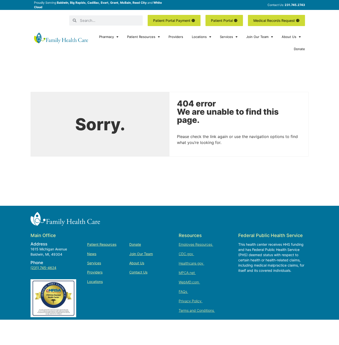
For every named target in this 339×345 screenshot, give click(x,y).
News (91, 254)
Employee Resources (196, 244)
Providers (176, 37)
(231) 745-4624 (43, 268)
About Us (289, 37)
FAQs (183, 291)
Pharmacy (106, 37)
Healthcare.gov (191, 263)
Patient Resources (141, 37)
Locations (199, 37)
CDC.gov (186, 254)
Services (226, 37)
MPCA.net (187, 273)
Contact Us (138, 272)
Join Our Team (257, 37)
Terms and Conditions (197, 310)
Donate (299, 49)
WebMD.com (189, 282)
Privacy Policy (191, 301)
